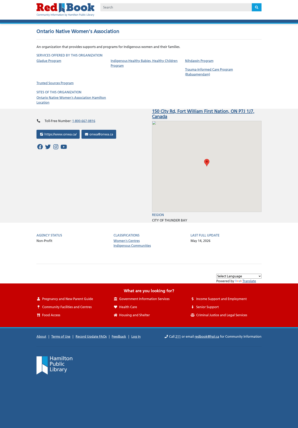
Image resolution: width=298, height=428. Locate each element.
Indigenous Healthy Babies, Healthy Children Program (144, 63)
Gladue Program (48, 61)
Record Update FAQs (91, 336)
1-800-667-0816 (83, 121)
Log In (136, 336)
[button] (206, 162)
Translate (249, 281)
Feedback (119, 336)
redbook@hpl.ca (207, 336)
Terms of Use (60, 336)
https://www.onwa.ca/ (60, 134)
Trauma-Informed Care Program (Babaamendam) (209, 71)
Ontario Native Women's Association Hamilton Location (71, 100)
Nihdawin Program (199, 61)
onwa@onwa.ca (101, 134)
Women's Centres (127, 241)
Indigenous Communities (132, 246)
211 (178, 336)
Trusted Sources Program (55, 83)
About (41, 336)
